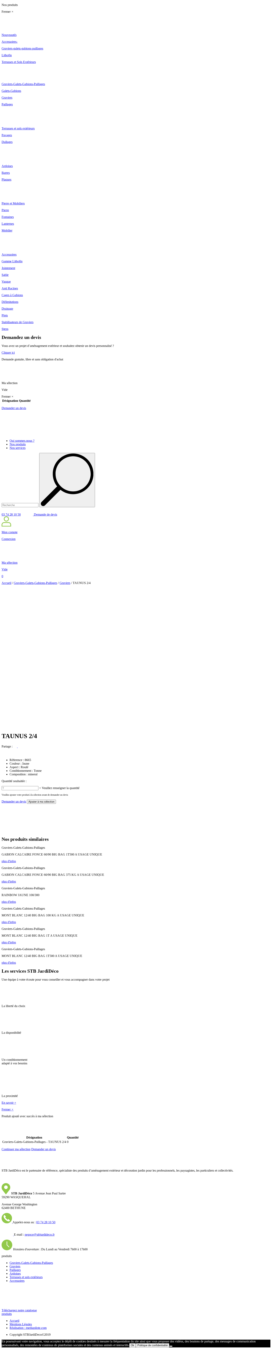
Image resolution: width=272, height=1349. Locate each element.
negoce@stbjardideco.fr (40, 1234)
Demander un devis (14, 408)
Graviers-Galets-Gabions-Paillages (35, 583)
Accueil (6, 583)
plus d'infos (9, 861)
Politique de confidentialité (152, 1345)
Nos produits (18, 444)
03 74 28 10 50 (11, 514)
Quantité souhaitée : (14, 781)
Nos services (17, 448)
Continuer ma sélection (16, 1149)
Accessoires (17, 1280)
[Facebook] (15, 746)
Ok (132, 1345)
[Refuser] (170, 1346)
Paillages (15, 1270)
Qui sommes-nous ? (22, 440)
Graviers (65, 583)
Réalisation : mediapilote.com (28, 1328)
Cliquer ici (8, 352)
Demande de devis (45, 514)
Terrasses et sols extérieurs (26, 1277)
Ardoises (15, 1273)
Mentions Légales (21, 1324)
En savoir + (9, 1102)
